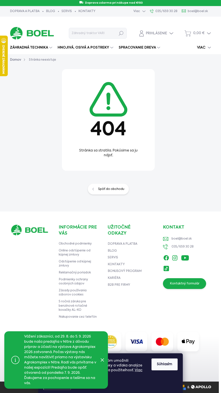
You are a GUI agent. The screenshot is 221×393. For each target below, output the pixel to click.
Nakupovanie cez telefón (78, 316)
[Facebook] (166, 257)
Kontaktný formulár (184, 283)
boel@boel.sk (182, 238)
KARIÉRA (114, 277)
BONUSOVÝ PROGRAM (125, 271)
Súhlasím (164, 364)
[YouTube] (185, 257)
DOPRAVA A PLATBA (24, 11)
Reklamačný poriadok (75, 272)
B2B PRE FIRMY (119, 284)
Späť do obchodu (111, 189)
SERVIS (67, 11)
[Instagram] (175, 257)
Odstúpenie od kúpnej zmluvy (75, 263)
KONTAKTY (86, 11)
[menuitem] (31, 47)
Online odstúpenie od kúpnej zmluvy (74, 252)
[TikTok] (166, 267)
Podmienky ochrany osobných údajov (73, 281)
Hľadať (121, 33)
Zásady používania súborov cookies (73, 292)
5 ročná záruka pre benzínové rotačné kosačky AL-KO (73, 305)
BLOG (50, 11)
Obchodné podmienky (75, 243)
